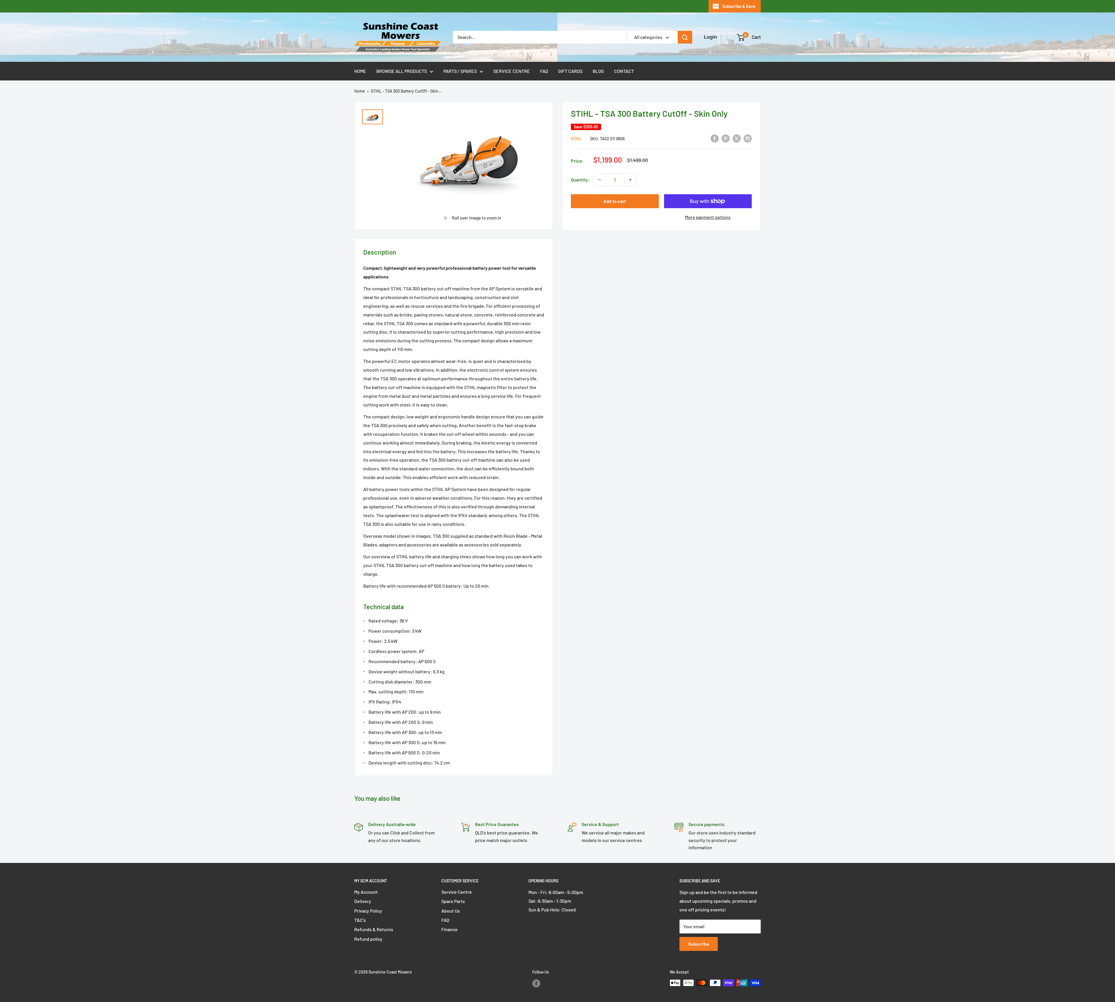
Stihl (576, 138)
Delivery (362, 901)
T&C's (360, 920)
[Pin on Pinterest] (726, 138)
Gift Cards (570, 71)
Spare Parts (453, 901)
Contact (624, 71)
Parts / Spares (460, 71)
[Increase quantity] (630, 180)
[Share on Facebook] (715, 138)
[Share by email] (748, 138)
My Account (366, 892)
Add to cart (614, 201)
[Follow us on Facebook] (536, 983)
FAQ (544, 71)
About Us (450, 910)
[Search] (685, 37)
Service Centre (511, 71)
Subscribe (698, 944)
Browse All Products (401, 71)
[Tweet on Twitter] (737, 138)
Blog (598, 71)
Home (360, 71)
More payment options (708, 217)
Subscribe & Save (739, 6)
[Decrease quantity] (600, 180)
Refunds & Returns (373, 929)
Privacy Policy (368, 910)
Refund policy (368, 939)
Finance (449, 929)
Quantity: (580, 179)
